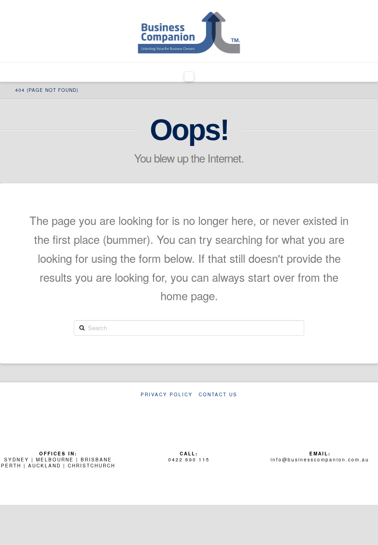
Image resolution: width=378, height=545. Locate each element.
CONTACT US (218, 395)
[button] (189, 76)
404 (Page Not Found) (46, 90)
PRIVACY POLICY (167, 395)
